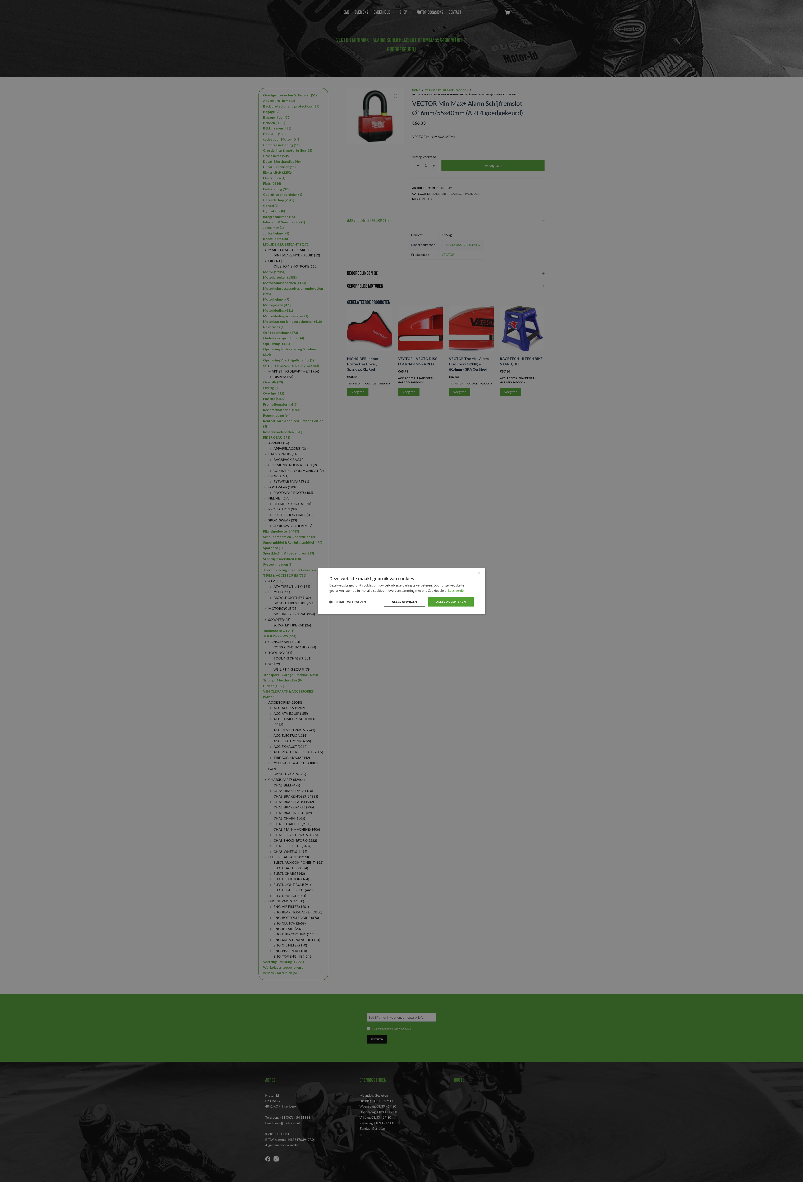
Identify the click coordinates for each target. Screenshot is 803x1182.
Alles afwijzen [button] (404, 602)
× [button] (478, 573)
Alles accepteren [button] (451, 602)
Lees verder (456, 590)
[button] (347, 602)
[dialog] (401, 591)
